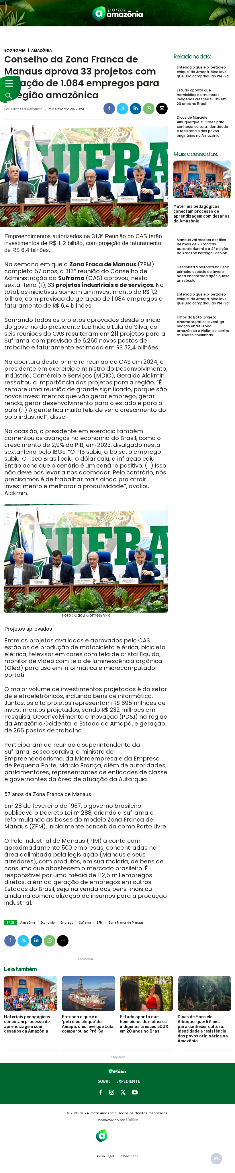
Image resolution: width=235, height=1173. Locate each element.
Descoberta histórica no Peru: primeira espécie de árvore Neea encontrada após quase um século (203, 274)
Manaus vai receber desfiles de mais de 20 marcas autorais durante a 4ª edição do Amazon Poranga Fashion (202, 246)
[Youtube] (134, 1092)
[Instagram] (111, 1092)
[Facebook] (109, 108)
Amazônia (41, 50)
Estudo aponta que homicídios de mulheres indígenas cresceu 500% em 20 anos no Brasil (202, 97)
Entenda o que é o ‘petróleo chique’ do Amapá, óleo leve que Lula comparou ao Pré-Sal (203, 72)
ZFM (100, 922)
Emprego (66, 922)
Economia (15, 50)
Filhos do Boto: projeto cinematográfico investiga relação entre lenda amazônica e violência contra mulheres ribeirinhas (203, 326)
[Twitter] (122, 108)
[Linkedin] (135, 108)
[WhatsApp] (148, 108)
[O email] (162, 108)
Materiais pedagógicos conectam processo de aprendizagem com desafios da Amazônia (201, 213)
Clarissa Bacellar (26, 109)
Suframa (85, 922)
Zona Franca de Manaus (126, 922)
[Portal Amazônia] (117, 13)
